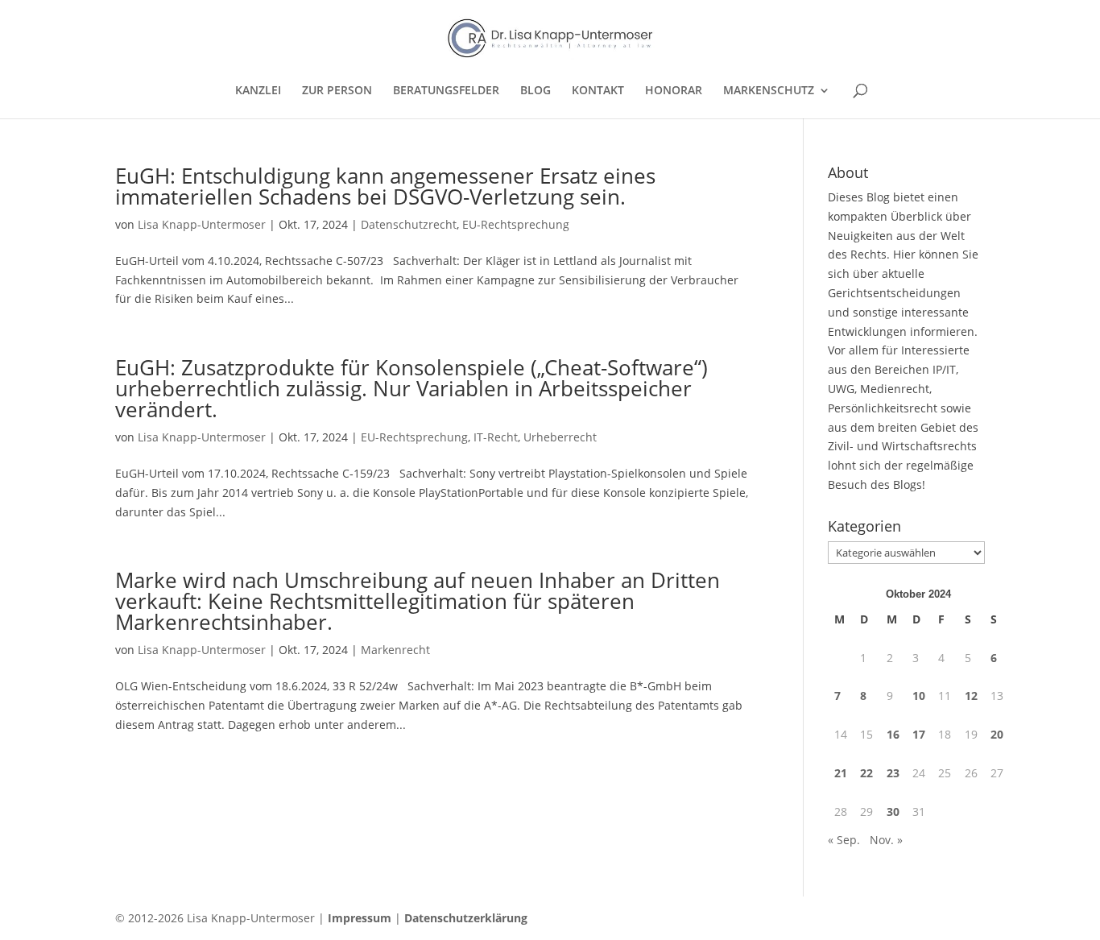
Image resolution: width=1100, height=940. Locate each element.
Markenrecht (395, 649)
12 (971, 695)
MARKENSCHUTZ (768, 91)
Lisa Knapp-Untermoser (202, 224)
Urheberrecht (560, 437)
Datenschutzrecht (409, 224)
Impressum (359, 918)
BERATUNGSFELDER (446, 91)
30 (893, 811)
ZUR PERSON (337, 91)
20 (996, 734)
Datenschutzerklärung (465, 918)
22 (866, 773)
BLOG (535, 91)
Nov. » (886, 839)
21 (840, 773)
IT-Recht (495, 437)
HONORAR (673, 91)
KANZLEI (258, 91)
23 (893, 773)
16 (893, 734)
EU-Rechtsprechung (515, 224)
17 (918, 734)
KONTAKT (598, 91)
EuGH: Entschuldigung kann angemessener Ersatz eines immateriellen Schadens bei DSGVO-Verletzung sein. (385, 186)
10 (918, 695)
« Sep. (844, 839)
